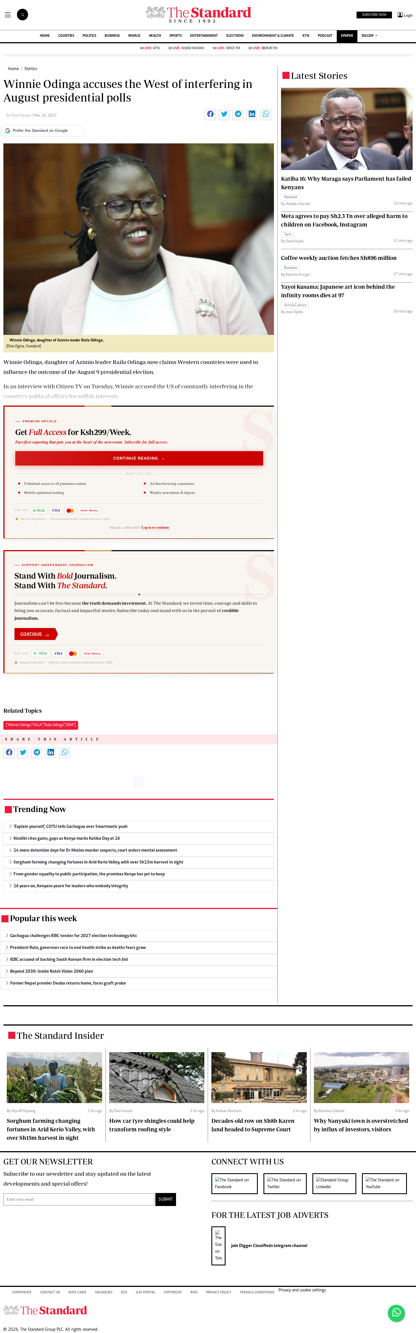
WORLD (134, 36)
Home (13, 69)
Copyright (173, 1293)
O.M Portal (145, 1293)
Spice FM (228, 48)
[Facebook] (237, 1183)
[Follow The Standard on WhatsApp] (396, 1313)
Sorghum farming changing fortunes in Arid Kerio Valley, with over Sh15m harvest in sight (51, 1129)
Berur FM (265, 48)
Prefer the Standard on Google (40, 130)
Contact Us (50, 1293)
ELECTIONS (235, 36)
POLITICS (89, 36)
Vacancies (103, 1293)
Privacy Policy (218, 1293)
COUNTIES (66, 36)
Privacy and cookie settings (302, 1290)
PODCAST (325, 36)
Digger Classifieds (255, 1246)
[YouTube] (387, 1183)
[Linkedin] (337, 1183)
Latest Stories (319, 75)
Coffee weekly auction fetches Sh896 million (339, 258)
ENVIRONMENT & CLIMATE (273, 36)
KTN (306, 36)
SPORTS (176, 36)
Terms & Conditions (257, 1293)
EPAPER (347, 36)
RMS (194, 1293)
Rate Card (77, 1293)
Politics (31, 69)
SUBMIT (165, 1199)
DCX (124, 1293)
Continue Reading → (139, 458)
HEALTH (155, 36)
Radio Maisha (188, 48)
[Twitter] (287, 1183)
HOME (45, 36)
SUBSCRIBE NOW (374, 15)
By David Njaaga (19, 116)
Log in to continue (155, 527)
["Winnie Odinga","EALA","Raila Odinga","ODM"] (41, 725)
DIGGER (368, 36)
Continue (35, 634)
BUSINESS (112, 36)
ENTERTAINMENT (204, 36)
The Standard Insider (60, 1035)
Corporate (22, 1293)
